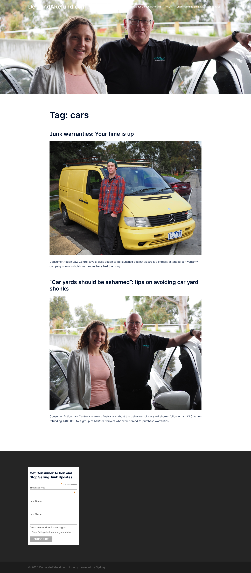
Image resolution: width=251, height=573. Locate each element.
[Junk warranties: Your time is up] (125, 198)
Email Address (53, 487)
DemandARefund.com (57, 6)
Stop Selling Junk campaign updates (51, 532)
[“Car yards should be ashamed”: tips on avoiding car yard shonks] (125, 353)
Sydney (101, 567)
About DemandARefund (147, 6)
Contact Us (214, 6)
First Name (36, 501)
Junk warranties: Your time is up (92, 133)
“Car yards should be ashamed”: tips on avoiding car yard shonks (124, 285)
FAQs (169, 6)
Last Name (35, 514)
